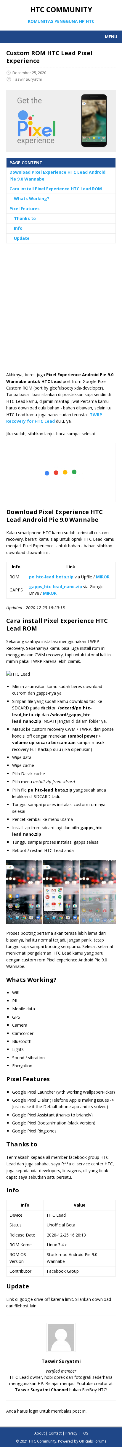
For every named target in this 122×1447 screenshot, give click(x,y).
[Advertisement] (61, 310)
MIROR (103, 577)
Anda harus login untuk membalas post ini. (46, 1411)
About (39, 1433)
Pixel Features (24, 208)
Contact (55, 1433)
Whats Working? (31, 198)
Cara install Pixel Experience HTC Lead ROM (55, 189)
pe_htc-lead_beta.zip (51, 577)
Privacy (71, 1433)
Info (18, 228)
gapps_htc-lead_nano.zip (55, 586)
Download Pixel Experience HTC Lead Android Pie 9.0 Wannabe (57, 175)
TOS (84, 1433)
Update (22, 238)
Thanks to (25, 218)
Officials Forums (92, 1441)
